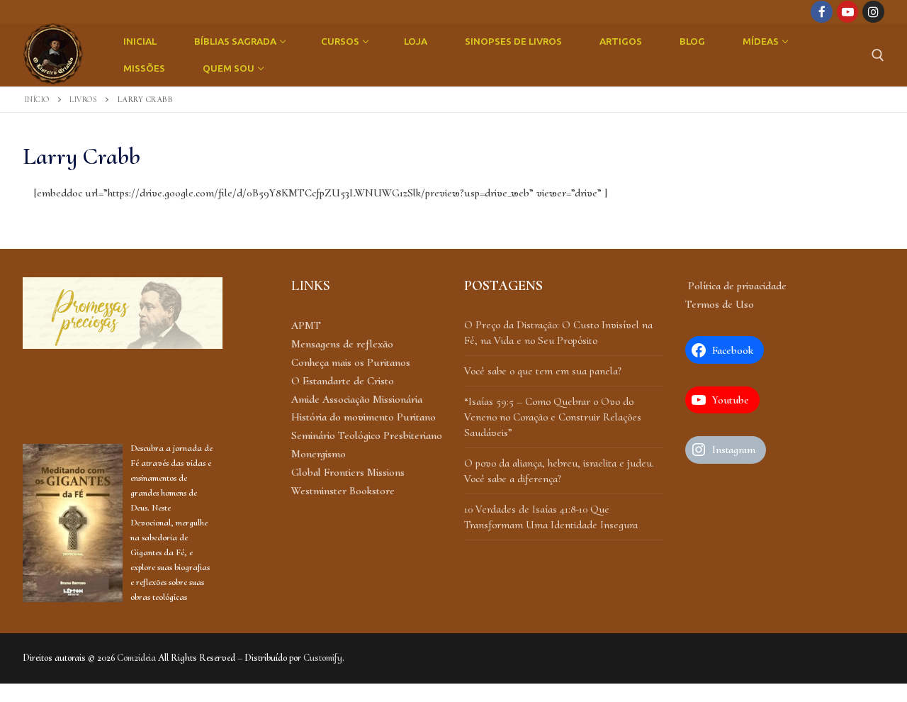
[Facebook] (822, 12)
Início (37, 99)
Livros (83, 99)
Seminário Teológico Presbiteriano (366, 435)
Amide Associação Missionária (356, 399)
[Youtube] (848, 12)
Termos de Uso (719, 304)
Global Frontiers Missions (348, 472)
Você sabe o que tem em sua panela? (542, 371)
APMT (306, 325)
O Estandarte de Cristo (342, 381)
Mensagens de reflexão (342, 344)
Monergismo (318, 454)
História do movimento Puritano (363, 417)
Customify (322, 658)
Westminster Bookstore (343, 491)
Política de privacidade (736, 286)
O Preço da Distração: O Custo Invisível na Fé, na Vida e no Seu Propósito (558, 332)
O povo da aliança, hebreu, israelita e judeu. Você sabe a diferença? (559, 471)
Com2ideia (136, 658)
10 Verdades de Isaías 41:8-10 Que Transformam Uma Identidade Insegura (551, 517)
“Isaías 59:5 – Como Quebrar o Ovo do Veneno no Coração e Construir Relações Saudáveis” (552, 417)
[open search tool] (878, 55)
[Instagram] (873, 12)
